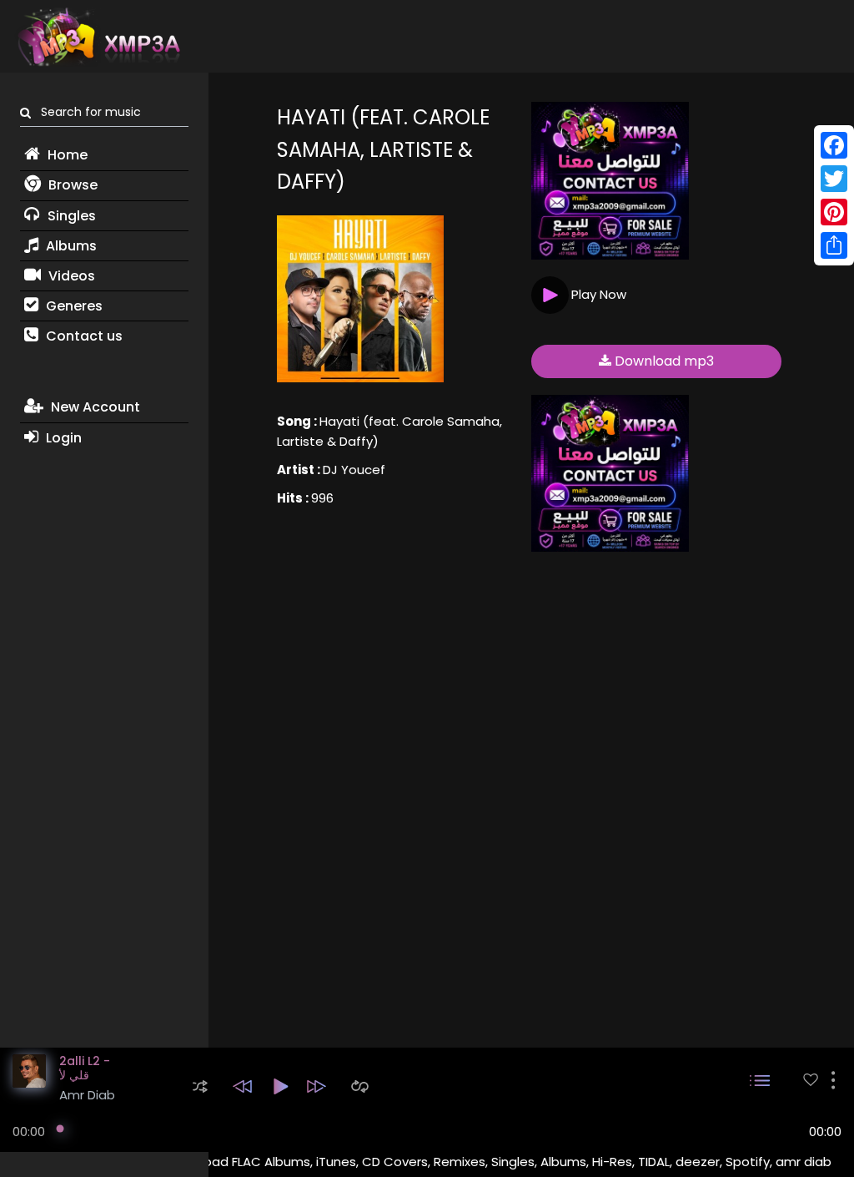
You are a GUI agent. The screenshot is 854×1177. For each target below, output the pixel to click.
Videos (70, 275)
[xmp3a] (97, 37)
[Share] (834, 245)
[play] (810, 1079)
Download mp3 (662, 361)
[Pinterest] (834, 212)
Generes (73, 306)
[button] (200, 1086)
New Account (94, 407)
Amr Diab (87, 1095)
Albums (70, 245)
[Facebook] (834, 145)
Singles (70, 215)
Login (62, 437)
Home (66, 154)
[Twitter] (834, 178)
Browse (71, 184)
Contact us (83, 336)
